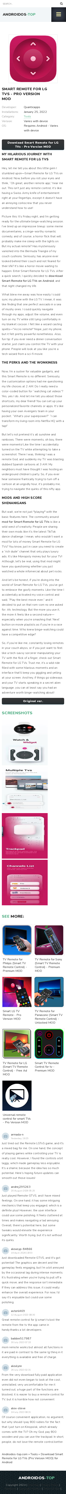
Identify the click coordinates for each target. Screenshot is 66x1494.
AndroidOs (19, 14)
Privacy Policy (49, 1485)
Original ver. (33, 701)
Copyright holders (30, 1488)
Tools (27, 116)
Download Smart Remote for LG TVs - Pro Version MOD (33, 145)
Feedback (10, 1488)
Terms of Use (51, 1488)
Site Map (33, 1485)
